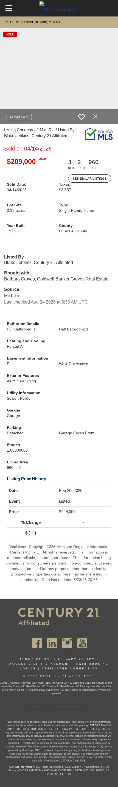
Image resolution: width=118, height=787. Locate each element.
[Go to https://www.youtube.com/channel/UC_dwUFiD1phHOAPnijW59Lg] (82, 643)
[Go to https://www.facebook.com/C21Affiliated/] (37, 643)
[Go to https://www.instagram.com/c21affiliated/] (67, 643)
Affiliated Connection (70, 668)
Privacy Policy (76, 659)
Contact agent (19, 116)
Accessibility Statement (40, 664)
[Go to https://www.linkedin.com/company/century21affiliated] (52, 643)
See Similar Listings (89, 178)
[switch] (81, 117)
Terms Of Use (36, 659)
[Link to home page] (59, 9)
